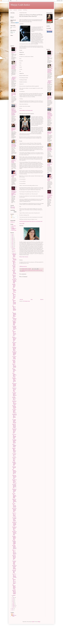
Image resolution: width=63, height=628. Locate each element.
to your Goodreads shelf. (29, 110)
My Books (20, 9)
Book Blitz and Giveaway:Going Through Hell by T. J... (14, 416)
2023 (12, 234)
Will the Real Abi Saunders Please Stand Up (28, 221)
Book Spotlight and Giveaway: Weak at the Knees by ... (14, 552)
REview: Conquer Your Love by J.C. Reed (14, 370)
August (14, 597)
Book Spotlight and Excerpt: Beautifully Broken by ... (14, 308)
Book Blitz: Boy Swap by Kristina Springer (14, 407)
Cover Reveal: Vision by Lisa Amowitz (14, 455)
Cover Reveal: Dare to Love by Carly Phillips (14, 459)
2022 (12, 235)
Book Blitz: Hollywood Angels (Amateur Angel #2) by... (14, 380)
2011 (12, 609)
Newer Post (21, 299)
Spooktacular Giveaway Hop (14, 467)
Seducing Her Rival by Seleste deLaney (14, 255)
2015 (12, 244)
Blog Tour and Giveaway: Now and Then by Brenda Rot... (14, 430)
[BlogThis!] (35, 268)
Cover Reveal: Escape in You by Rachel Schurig (14, 563)
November (14, 250)
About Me (15, 9)
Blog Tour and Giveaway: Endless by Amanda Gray (14, 510)
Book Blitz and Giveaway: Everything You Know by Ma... (14, 524)
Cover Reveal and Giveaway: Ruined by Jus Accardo (14, 576)
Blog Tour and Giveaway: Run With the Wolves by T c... (14, 385)
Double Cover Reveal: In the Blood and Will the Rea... (14, 501)
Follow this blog (49, 31)
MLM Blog (25, 9)
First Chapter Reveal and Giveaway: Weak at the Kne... (14, 486)
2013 (12, 247)
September (14, 595)
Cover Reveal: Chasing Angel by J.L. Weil (14, 357)
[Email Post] (32, 268)
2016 (12, 243)
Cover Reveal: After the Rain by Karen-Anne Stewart (14, 394)
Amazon (20, 223)
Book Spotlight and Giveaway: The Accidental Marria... (14, 581)
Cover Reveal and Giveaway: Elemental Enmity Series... (14, 436)
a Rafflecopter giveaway (23, 266)
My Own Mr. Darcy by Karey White (14, 571)
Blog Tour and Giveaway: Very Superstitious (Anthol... (14, 403)
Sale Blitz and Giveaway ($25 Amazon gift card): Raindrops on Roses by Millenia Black (13, 65)
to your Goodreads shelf (38, 221)
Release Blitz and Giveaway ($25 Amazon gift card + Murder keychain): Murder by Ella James (13, 191)
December (14, 248)
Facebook (26, 256)
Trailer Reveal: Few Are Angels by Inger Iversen (14, 390)
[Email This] (34, 268)
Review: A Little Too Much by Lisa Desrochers (14, 277)
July (13, 598)
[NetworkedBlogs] (49, 30)
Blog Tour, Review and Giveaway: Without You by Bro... (14, 339)
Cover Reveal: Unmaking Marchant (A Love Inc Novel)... (14, 328)
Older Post (41, 299)
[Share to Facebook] (37, 268)
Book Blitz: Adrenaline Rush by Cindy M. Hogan (14, 538)
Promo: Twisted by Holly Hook (14, 259)
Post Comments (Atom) (26, 301)
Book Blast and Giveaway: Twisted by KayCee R (14, 366)
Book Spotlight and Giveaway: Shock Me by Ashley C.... (14, 302)
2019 (12, 239)
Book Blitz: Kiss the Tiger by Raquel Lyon (14, 286)
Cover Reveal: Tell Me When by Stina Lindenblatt (14, 411)
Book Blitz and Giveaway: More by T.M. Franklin (14, 528)
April (13, 602)
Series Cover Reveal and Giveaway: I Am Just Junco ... (14, 477)
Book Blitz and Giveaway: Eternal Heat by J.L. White (13, 78)
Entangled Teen (23, 271)
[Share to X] (36, 268)
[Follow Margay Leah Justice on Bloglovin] (15, 23)
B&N (23, 223)
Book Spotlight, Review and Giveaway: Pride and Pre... (14, 471)
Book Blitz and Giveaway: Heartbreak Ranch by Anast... (14, 353)
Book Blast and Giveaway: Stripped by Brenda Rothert (14, 495)
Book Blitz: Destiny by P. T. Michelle (14, 398)
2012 (12, 608)
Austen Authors (13, 225)
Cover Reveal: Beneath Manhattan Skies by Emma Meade (14, 322)
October (14, 253)
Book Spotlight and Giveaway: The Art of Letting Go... (14, 333)
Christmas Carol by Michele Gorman (13, 361)
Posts (12, 215)
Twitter (23, 256)
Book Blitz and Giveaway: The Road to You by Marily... (14, 533)
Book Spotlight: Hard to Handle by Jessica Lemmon (14, 587)
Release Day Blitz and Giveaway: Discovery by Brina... (14, 426)
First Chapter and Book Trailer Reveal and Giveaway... (14, 421)
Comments (13, 217)
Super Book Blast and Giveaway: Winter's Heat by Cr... (14, 557)
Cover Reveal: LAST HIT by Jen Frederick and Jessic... (14, 519)
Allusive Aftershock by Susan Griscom (14, 445)
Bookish (12, 227)
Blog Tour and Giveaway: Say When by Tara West (14, 491)
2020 (12, 238)
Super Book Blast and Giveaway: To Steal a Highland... (14, 592)
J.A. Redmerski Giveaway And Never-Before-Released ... (14, 314)
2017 (12, 242)
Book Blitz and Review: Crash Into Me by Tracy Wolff (14, 481)
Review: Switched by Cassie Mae (14, 318)
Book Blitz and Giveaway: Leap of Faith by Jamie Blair (14, 567)
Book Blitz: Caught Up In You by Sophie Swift (14, 464)
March (13, 604)
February (14, 605)
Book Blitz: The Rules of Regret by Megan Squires (14, 542)
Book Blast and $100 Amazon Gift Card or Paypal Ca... (14, 547)
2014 (12, 246)
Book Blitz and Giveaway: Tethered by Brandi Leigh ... (14, 281)
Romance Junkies (13, 230)
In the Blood (23, 110)
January (14, 606)
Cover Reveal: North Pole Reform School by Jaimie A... (14, 441)
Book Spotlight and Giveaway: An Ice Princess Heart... (14, 296)
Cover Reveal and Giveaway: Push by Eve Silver (14, 515)
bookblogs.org (13, 221)
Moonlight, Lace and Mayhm (13, 229)
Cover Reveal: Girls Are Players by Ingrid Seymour (14, 349)
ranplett (33, 621)
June (13, 600)
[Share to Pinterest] (38, 268)
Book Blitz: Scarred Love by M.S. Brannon (14, 267)
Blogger (39, 621)
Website (20, 256)
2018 (12, 240)
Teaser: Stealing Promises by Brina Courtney (14, 375)
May (13, 601)
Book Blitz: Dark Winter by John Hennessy (14, 263)
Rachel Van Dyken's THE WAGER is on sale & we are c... (14, 450)
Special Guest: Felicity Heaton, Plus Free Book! (14, 344)
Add (20, 110)
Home (11, 9)
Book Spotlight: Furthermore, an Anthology (14, 290)
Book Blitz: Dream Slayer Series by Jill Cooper (14, 272)
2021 (12, 236)
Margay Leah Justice (20, 4)
